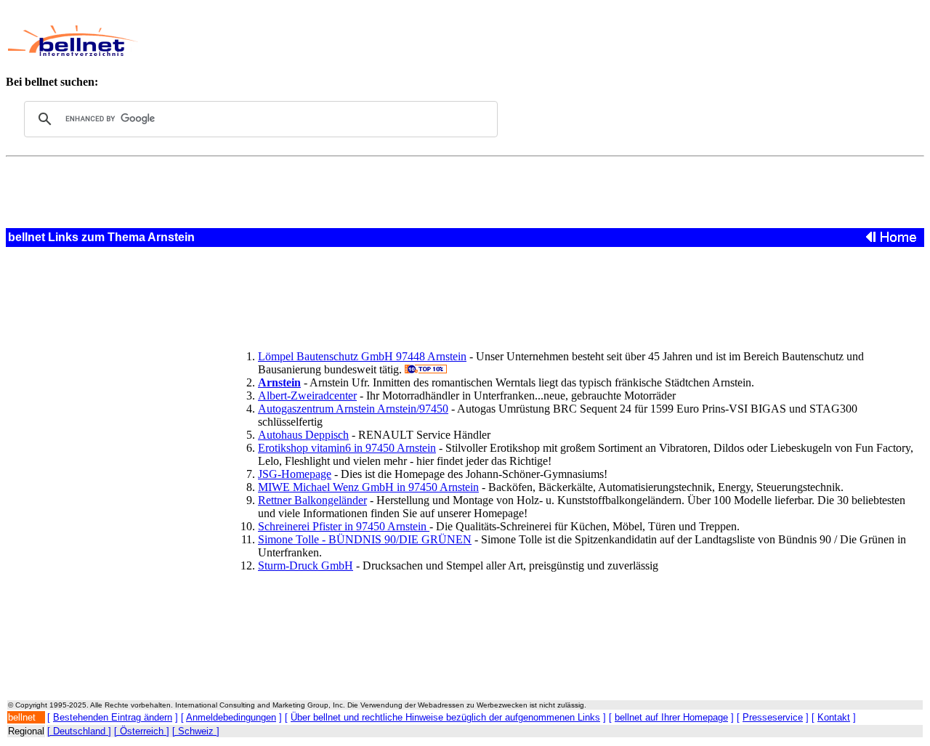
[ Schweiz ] (195, 731)
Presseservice (773, 717)
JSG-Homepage (294, 474)
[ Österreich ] (141, 731)
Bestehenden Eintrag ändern (112, 717)
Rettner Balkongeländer (312, 500)
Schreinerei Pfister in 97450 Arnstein (343, 526)
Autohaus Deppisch (303, 435)
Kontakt (833, 717)
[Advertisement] (455, 40)
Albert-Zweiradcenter (307, 395)
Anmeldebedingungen (231, 717)
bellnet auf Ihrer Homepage (671, 717)
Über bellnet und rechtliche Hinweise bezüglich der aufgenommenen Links (445, 717)
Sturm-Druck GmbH (305, 565)
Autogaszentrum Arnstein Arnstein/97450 (353, 408)
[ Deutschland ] (79, 731)
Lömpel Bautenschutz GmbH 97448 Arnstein (362, 356)
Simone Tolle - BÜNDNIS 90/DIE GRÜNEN (365, 539)
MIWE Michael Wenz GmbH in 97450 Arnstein (368, 487)
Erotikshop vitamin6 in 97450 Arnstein (347, 448)
